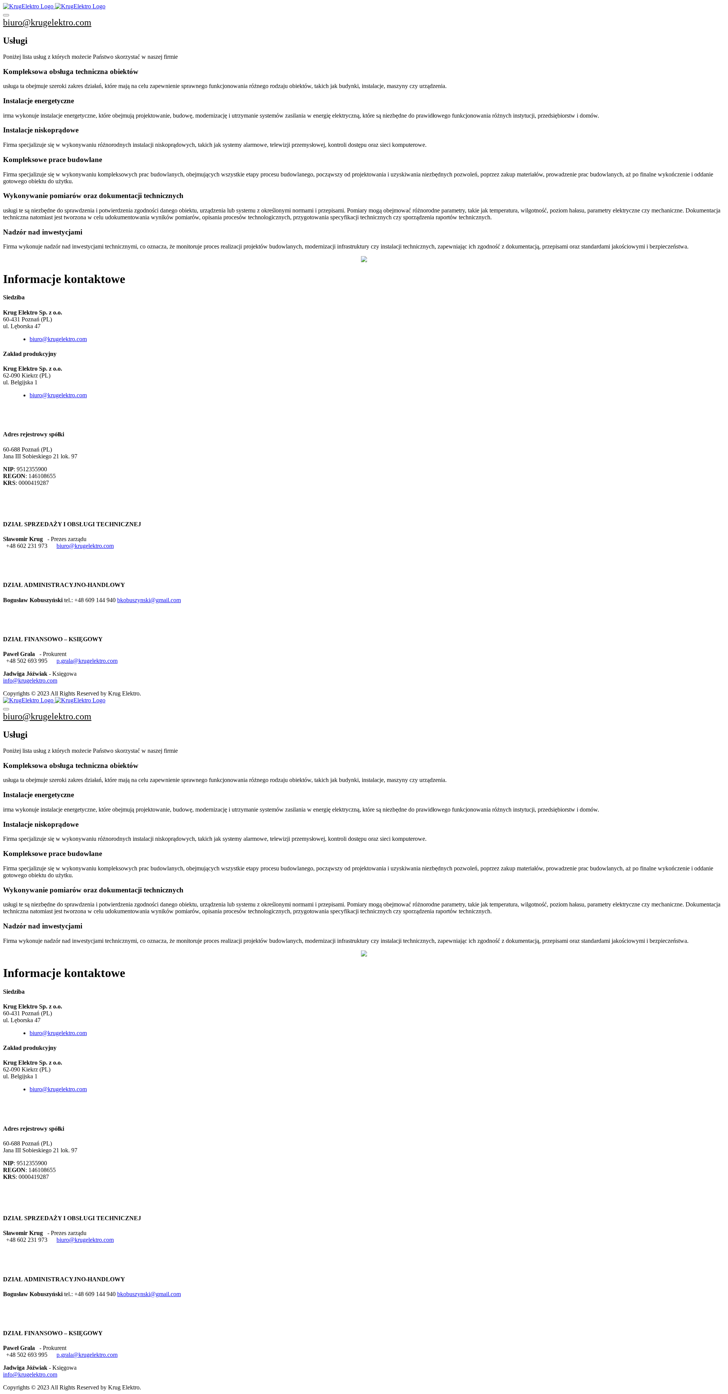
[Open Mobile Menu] (6, 15)
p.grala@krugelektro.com (87, 661)
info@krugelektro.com (30, 680)
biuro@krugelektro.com (47, 22)
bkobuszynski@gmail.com (149, 600)
